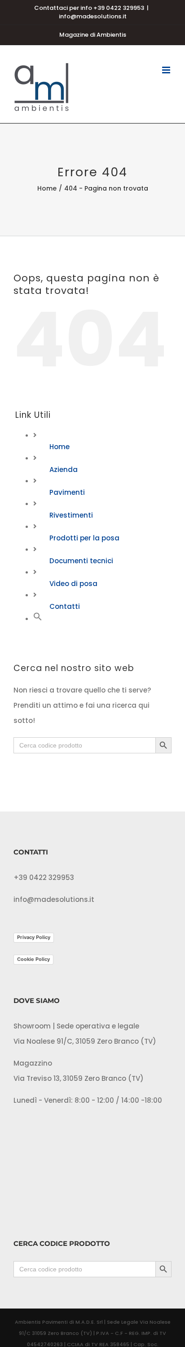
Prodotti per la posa (84, 538)
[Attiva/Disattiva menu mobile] (167, 70)
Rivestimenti (71, 515)
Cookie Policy (33, 959)
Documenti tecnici (81, 560)
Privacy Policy (33, 937)
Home (59, 446)
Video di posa (73, 583)
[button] (37, 618)
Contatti (64, 606)
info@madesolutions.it (93, 16)
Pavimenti (67, 492)
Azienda (63, 469)
